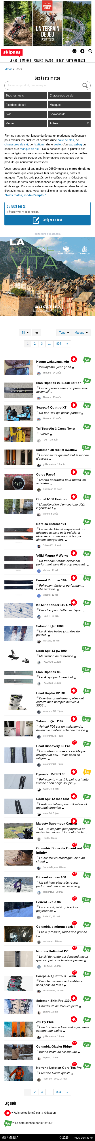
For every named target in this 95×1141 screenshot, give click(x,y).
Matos (8, 69)
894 (58, 343)
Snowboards (57, 114)
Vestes (10, 123)
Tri (24, 332)
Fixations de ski (16, 104)
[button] (82, 51)
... (49, 343)
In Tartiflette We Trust (70, 60)
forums (38, 60)
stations (25, 60)
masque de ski (29, 149)
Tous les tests (15, 95)
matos (49, 60)
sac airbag (75, 144)
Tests (18, 69)
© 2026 (63, 1137)
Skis (8, 114)
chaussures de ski (16, 144)
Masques (55, 104)
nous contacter (83, 1137)
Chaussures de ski (62, 95)
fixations (39, 144)
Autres (54, 123)
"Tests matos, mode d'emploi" (25, 195)
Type (63, 332)
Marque (80, 332)
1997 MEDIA (11, 1137)
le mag (13, 60)
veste (57, 144)
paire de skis (66, 140)
